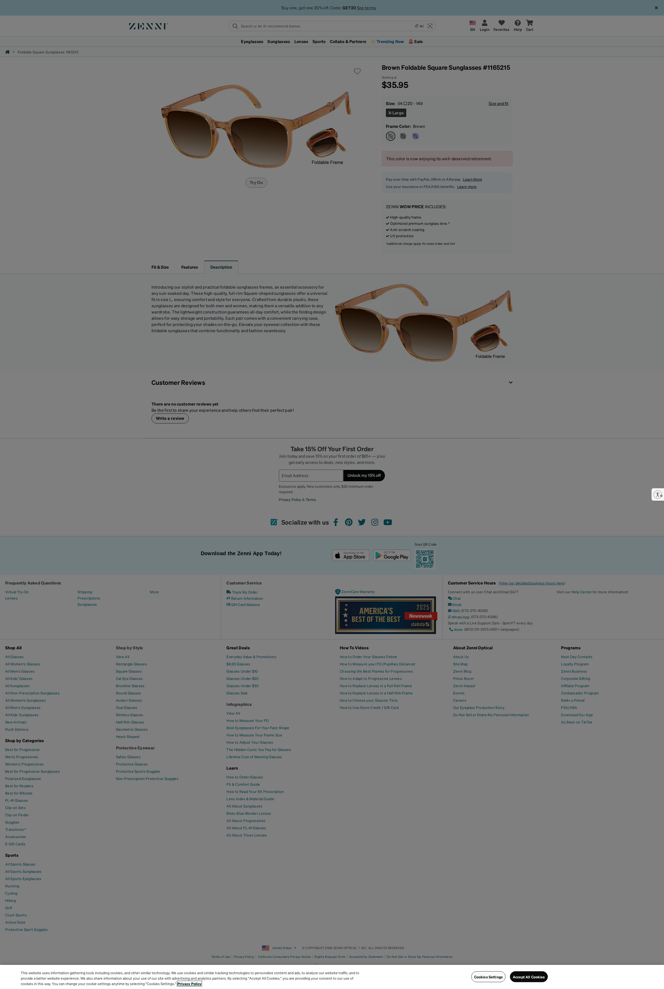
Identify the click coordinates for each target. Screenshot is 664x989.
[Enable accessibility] (658, 494)
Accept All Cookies (529, 976)
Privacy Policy (189, 983)
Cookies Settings (488, 976)
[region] (332, 977)
